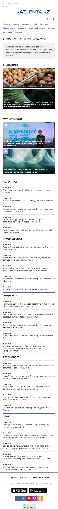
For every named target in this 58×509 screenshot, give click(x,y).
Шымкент (26, 24)
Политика (10, 181)
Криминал (44, 24)
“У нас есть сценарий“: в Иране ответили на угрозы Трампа (27, 191)
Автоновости (12, 357)
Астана (16, 24)
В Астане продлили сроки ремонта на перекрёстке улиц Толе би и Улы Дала (26, 398)
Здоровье (22, 28)
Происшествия (13, 238)
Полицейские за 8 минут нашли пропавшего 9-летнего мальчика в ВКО (28, 248)
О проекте (13, 477)
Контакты (44, 477)
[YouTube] (29, 498)
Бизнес (51, 28)
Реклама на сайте (28, 477)
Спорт (7, 416)
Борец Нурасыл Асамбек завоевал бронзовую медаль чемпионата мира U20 (28, 425)
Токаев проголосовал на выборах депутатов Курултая (28, 200)
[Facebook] (18, 498)
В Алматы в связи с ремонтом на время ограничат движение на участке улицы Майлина (26, 387)
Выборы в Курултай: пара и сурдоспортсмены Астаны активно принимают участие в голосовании (28, 436)
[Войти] (52, 19)
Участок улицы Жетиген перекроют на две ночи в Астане (26, 408)
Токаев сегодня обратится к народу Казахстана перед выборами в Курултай (28, 210)
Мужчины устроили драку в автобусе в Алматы (25, 289)
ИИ (35, 24)
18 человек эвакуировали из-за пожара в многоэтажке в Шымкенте (29, 279)
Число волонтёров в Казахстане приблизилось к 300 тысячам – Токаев (27, 231)
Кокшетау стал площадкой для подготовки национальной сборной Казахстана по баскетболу (26, 457)
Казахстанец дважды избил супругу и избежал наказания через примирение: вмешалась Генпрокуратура (24, 348)
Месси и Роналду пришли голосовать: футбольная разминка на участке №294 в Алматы (26, 468)
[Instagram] (34, 498)
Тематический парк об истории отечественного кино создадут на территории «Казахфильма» (28, 315)
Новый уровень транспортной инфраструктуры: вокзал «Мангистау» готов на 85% (29, 377)
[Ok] (40, 498)
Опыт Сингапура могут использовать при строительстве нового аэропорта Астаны (22, 220)
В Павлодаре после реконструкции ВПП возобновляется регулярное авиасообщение (29, 366)
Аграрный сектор (37, 28)
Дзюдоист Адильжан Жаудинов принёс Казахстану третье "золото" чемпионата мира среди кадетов (26, 447)
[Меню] (4, 19)
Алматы (6, 24)
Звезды (18, 32)
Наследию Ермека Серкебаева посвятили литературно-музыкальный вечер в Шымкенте (29, 305)
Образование (9, 28)
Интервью (7, 32)
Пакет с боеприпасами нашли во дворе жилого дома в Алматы (28, 336)
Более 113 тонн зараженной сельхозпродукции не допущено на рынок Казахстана (26, 258)
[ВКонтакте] (23, 498)
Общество (10, 295)
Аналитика (10, 65)
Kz (7, 6)
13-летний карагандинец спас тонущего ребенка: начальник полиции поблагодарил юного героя (26, 269)
